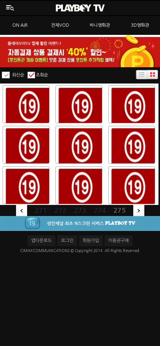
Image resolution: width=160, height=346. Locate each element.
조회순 (42, 75)
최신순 (18, 75)
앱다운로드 (41, 240)
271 (41, 210)
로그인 (67, 240)
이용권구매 (118, 240)
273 (80, 210)
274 (100, 210)
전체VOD (60, 25)
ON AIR (20, 25)
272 (60, 210)
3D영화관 (140, 25)
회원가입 (91, 240)
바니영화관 (100, 25)
